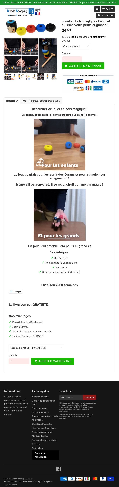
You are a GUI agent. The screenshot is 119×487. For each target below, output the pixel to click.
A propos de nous (40, 396)
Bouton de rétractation (41, 455)
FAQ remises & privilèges (44, 427)
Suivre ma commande (42, 431)
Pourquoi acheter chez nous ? (45, 100)
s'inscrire (89, 397)
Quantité (66, 53)
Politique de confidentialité (44, 439)
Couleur (66, 40)
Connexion (107, 15)
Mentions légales (40, 435)
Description (12, 100)
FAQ (24, 100)
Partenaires (37, 448)
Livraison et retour (40, 412)
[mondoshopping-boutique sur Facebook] (58, 470)
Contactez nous (39, 408)
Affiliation (36, 443)
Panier (109, 9)
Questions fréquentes (42, 423)
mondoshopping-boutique (21, 478)
